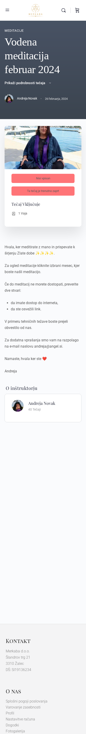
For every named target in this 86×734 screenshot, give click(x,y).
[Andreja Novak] (18, 405)
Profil (10, 713)
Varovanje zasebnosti (23, 707)
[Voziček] (77, 10)
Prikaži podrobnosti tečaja (25, 83)
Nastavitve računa (20, 719)
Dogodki (12, 725)
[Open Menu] (7, 9)
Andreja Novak (41, 403)
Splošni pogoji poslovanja (26, 701)
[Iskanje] (65, 10)
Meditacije (14, 30)
